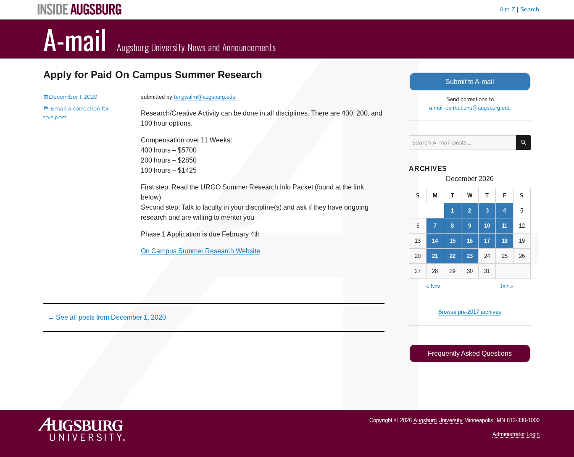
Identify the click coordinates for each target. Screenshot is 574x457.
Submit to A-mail (469, 81)
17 (487, 241)
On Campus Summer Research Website (200, 251)
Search (529, 9)
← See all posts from (106, 317)
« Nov (433, 286)
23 (470, 256)
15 (453, 241)
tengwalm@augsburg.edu (204, 97)
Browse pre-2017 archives (469, 312)
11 (504, 226)
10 (487, 226)
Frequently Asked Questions (470, 353)
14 (435, 241)
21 (435, 256)
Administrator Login (516, 434)
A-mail (75, 39)
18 (505, 241)
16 (470, 241)
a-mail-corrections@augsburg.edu (470, 108)
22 (453, 256)
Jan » (506, 286)
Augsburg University (438, 420)
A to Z (507, 9)
